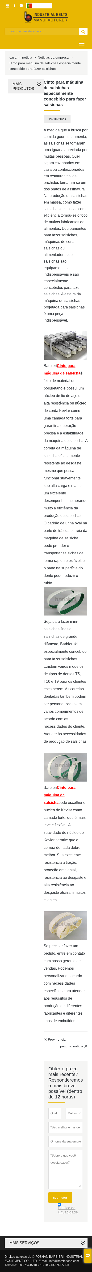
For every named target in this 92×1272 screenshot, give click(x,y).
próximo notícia (71, 1046)
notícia (27, 57)
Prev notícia (55, 1039)
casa (13, 57)
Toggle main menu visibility (81, 43)
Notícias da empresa (53, 57)
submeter (60, 1197)
